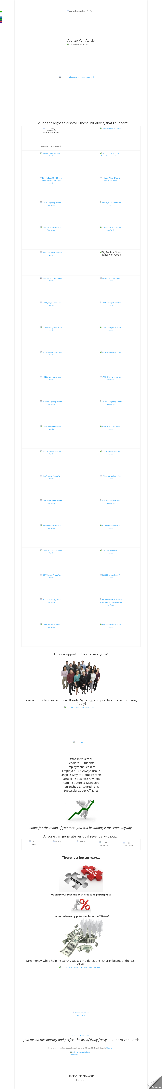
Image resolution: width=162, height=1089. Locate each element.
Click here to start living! (81, 1035)
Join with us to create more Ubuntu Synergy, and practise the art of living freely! (81, 702)
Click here (110, 1048)
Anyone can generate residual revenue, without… (81, 836)
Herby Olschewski (81, 1076)
